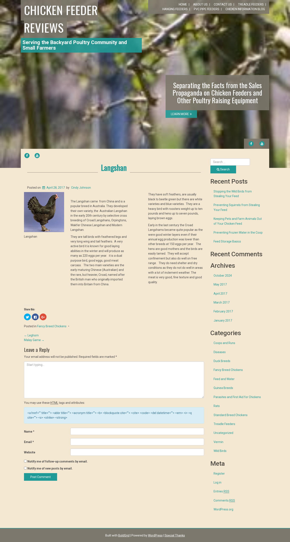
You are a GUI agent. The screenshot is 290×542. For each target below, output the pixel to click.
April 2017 (220, 293)
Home (183, 4)
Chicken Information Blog (245, 9)
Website (29, 452)
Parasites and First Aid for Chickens (237, 397)
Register (219, 473)
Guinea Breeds (223, 388)
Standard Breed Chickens (231, 415)
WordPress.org (223, 509)
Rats (217, 406)
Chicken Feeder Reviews (61, 18)
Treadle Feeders (251, 4)
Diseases (220, 352)
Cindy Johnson (81, 187)
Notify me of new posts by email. (50, 468)
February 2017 (223, 311)
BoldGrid (124, 535)
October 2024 (223, 275)
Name (29, 431)
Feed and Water (224, 379)
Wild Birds (220, 451)
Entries (221, 491)
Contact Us (223, 4)
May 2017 (220, 284)
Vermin (218, 442)
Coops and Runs (224, 343)
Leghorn (31, 335)
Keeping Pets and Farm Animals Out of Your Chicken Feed (238, 221)
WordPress (155, 535)
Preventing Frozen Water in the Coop (238, 232)
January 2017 (223, 320)
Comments (224, 500)
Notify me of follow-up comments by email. (57, 461)
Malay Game (34, 340)
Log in (217, 482)
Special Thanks (175, 535)
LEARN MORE (180, 114)
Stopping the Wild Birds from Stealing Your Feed (233, 194)
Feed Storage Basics (227, 241)
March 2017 (221, 302)
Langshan (114, 167)
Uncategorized (223, 433)
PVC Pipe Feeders (206, 9)
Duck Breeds (222, 361)
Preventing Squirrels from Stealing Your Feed (237, 207)
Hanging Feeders (175, 9)
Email (29, 442)
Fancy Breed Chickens (51, 326)
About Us (200, 4)
